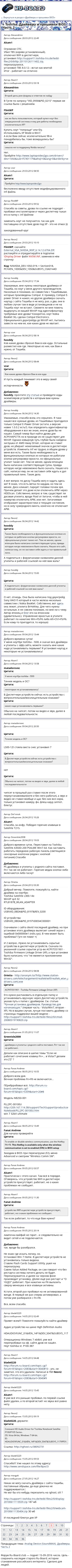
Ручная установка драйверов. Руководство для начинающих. (32, 1006)
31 (60, 1534)
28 (41, 1534)
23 (10, 1534)
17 (41, 1529)
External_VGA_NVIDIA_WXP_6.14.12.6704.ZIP (29, 250)
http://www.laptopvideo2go (28, 183)
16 (35, 1529)
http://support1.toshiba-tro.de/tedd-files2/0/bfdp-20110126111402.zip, (31, 60)
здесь (60, 603)
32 (67, 1534)
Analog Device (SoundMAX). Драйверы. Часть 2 (35, 1545)
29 (48, 1534)
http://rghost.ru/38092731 (29, 1446)
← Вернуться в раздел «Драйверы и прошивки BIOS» (28, 17)
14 (22, 1529)
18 (48, 1529)
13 (16, 1529)
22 (4, 1534)
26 (29, 1534)
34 (10, 1539)
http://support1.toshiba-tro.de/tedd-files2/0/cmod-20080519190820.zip (33, 1018)
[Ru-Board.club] (23, 12)
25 (22, 1534)
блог (26, 612)
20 (60, 1529)
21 (67, 1529)
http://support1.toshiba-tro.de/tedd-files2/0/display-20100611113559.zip (34, 1500)
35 (16, 1539)
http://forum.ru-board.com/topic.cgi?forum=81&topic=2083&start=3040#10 (26, 1367)
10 (61, 1525)
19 (54, 1529)
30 (54, 1534)
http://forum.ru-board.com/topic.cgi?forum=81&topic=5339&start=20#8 (26, 1088)
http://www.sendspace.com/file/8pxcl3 (26, 1466)
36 (22, 1539)
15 (29, 1529)
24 (16, 1534)
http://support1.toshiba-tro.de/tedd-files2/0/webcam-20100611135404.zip (35, 1510)
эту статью (33, 395)
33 (4, 1539)
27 (35, 1534)
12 (10, 1529)
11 (4, 1529)
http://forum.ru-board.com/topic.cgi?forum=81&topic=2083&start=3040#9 (25, 1376)
